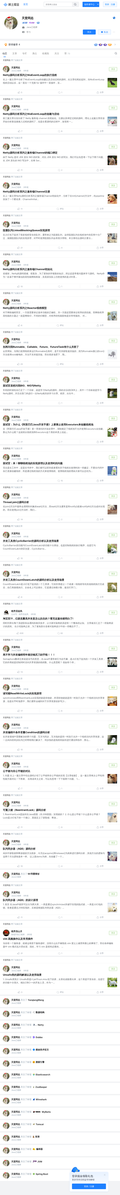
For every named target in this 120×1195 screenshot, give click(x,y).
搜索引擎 (40, 1062)
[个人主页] (114, 18)
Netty (41, 1024)
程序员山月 (16, 931)
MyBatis (46, 1111)
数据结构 (40, 1012)
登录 (110, 4)
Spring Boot (42, 1174)
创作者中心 (89, 4)
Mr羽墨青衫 (34, 873)
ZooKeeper (41, 1087)
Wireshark (41, 1099)
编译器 (39, 1149)
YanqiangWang (36, 1000)
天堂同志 (7, 60)
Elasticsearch (43, 1074)
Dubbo (39, 1037)
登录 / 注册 (89, 1186)
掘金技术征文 (42, 1049)
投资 (37, 1136)
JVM (39, 1161)
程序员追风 (16, 611)
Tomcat (40, 1124)
